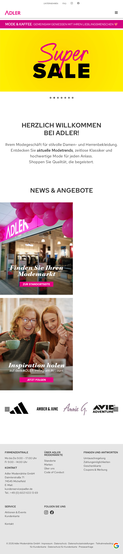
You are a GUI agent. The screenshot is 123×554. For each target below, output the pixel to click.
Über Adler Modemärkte (53, 454)
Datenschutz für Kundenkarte (62, 546)
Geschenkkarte (92, 466)
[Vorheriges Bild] (2, 62)
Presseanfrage (86, 546)
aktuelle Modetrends (55, 150)
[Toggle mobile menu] (116, 12)
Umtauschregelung (94, 458)
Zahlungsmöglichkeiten (97, 462)
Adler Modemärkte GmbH (27, 543)
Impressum (47, 543)
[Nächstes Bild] (120, 62)
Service (10, 506)
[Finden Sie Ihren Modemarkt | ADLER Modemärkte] (36, 204)
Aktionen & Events (15, 512)
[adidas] (19, 400)
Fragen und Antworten (101, 452)
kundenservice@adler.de (19, 489)
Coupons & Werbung (95, 469)
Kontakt (11, 467)
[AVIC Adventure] (104, 400)
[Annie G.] (76, 400)
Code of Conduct (54, 472)
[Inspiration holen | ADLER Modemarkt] (36, 299)
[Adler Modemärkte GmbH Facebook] (52, 512)
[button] (7, 409)
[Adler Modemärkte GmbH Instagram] (46, 512)
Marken (48, 464)
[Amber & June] (47, 400)
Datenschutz (60, 543)
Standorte (50, 460)
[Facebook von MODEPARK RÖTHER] (78, 3)
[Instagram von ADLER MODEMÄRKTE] (72, 3)
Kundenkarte (12, 516)
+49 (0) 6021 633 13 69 (24, 492)
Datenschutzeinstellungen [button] (81, 543)
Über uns (49, 468)
